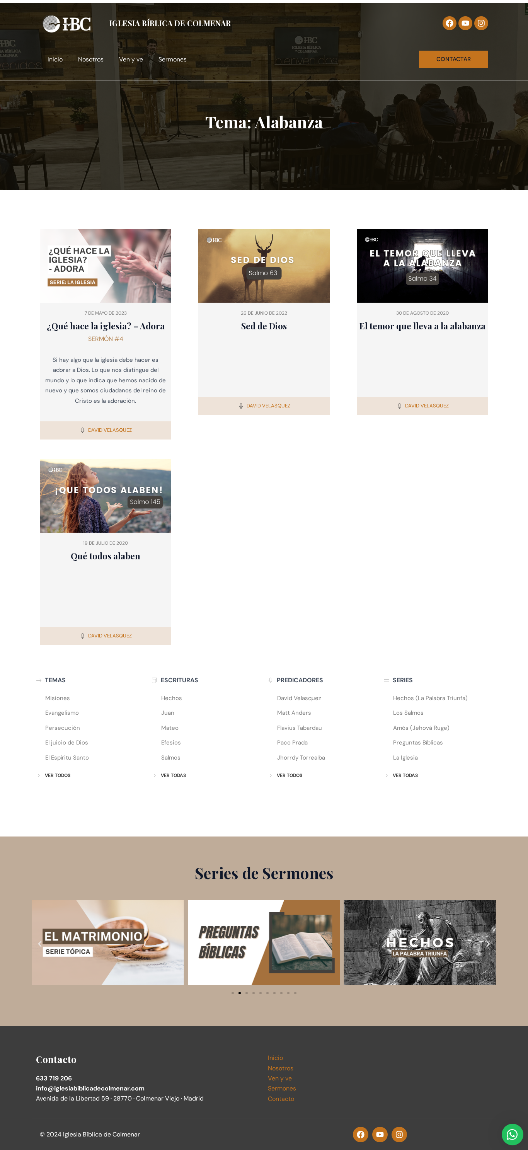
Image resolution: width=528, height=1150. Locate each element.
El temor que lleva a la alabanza (422, 326)
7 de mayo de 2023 (106, 313)
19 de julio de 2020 (105, 543)
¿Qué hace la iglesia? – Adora (106, 326)
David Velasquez (110, 430)
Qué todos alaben (105, 556)
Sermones (172, 59)
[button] (40, 944)
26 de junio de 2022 (264, 313)
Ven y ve (131, 59)
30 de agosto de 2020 (422, 313)
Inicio (55, 59)
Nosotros (91, 59)
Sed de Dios (264, 326)
